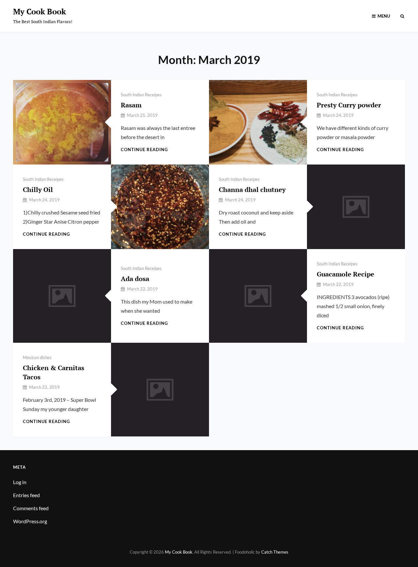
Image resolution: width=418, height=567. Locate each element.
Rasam (131, 105)
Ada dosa (135, 278)
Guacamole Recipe (345, 274)
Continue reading (144, 149)
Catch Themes (274, 552)
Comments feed (31, 508)
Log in (19, 482)
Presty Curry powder (349, 105)
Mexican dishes (37, 357)
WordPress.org (30, 521)
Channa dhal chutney (252, 189)
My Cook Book (39, 11)
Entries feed (26, 495)
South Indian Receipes (141, 94)
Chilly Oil (38, 189)
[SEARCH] (402, 16)
